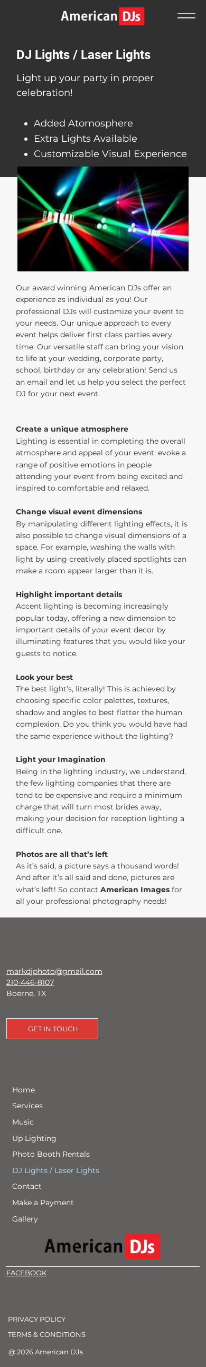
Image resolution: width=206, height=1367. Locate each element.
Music (23, 1122)
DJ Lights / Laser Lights (55, 1170)
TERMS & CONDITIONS (47, 1334)
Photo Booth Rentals (51, 1154)
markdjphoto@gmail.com (54, 971)
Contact (27, 1186)
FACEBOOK (26, 1272)
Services (27, 1105)
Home (23, 1090)
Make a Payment (43, 1202)
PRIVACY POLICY (36, 1319)
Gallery (25, 1219)
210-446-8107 (30, 982)
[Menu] (186, 16)
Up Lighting (34, 1138)
